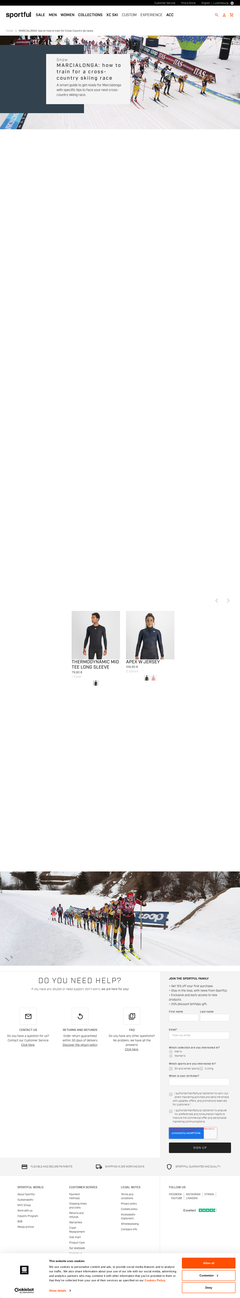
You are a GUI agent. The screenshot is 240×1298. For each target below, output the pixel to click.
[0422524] (150, 635)
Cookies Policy (155, 1280)
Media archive (25, 1227)
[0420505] (96, 635)
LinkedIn (192, 1198)
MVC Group (24, 1205)
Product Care (77, 1242)
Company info (129, 1229)
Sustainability (25, 1200)
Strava (209, 1194)
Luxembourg (220, 3)
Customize (207, 1275)
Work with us (24, 1210)
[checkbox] (199, 1054)
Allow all (208, 1263)
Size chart (75, 1237)
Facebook (175, 1194)
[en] (20, 14)
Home (9, 31)
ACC (170, 15)
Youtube (176, 1198)
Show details (57, 1290)
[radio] (199, 1052)
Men (53, 15)
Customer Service (164, 3)
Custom (129, 15)
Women (67, 15)
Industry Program (27, 1216)
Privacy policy (129, 1203)
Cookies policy (129, 1209)
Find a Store (188, 3)
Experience (151, 15)
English (206, 3)
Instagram (193, 1194)
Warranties (75, 1222)
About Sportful (26, 1194)
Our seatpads (77, 1248)
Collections (90, 15)
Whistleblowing (130, 1224)
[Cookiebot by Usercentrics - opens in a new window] (24, 1291)
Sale (40, 15)
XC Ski (112, 15)
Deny (208, 1287)
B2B (19, 1221)
